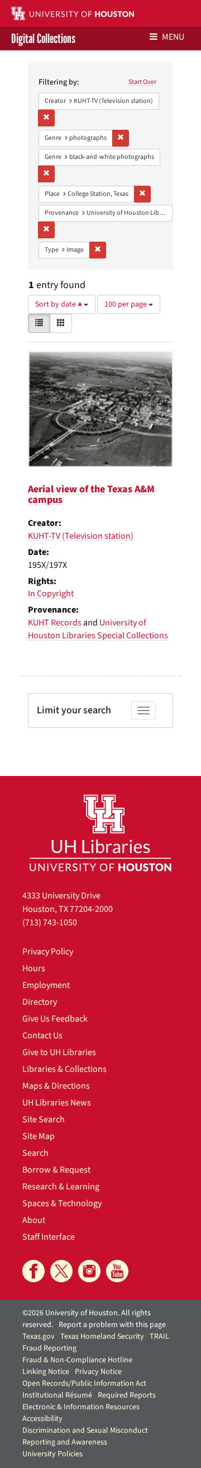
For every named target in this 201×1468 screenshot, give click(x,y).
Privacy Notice (98, 1371)
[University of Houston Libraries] (100, 832)
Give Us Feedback (55, 1019)
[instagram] (89, 1271)
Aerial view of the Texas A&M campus (91, 494)
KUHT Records (55, 623)
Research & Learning (60, 1186)
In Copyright (51, 593)
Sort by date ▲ (59, 304)
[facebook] (33, 1271)
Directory (39, 1002)
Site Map (38, 1136)
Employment (46, 985)
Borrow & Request (56, 1170)
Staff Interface (48, 1237)
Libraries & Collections (64, 1069)
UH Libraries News (56, 1103)
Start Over (142, 82)
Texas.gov (38, 1336)
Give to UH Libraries (59, 1052)
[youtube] (117, 1271)
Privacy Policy (47, 951)
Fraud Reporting (49, 1348)
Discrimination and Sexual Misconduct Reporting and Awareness (85, 1436)
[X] (61, 1271)
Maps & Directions (56, 1086)
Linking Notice (45, 1371)
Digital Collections (43, 38)
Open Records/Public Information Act (84, 1383)
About (33, 1220)
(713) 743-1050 (49, 922)
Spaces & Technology (62, 1203)
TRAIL (159, 1336)
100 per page (126, 304)
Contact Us (42, 1035)
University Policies (52, 1454)
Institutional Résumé (57, 1395)
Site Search (43, 1119)
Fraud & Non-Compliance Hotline (77, 1360)
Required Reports (127, 1395)
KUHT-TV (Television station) (80, 536)
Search (35, 1153)
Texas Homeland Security (102, 1336)
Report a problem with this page (112, 1324)
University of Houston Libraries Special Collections (98, 629)
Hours (33, 968)
